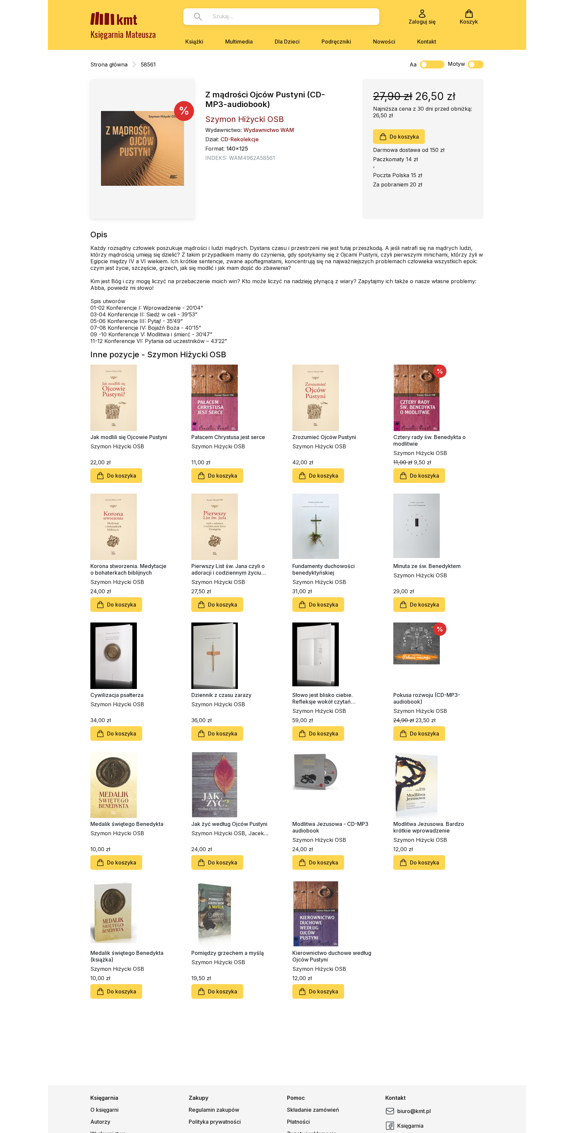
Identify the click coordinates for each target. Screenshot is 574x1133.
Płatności (298, 1121)
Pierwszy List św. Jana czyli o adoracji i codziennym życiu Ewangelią (228, 569)
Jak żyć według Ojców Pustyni (229, 824)
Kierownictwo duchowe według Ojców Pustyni (331, 956)
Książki (194, 41)
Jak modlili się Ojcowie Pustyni (128, 437)
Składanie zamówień (313, 1109)
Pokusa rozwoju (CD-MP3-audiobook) (426, 698)
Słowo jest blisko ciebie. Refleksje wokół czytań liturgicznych (322, 698)
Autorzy (100, 1121)
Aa (413, 64)
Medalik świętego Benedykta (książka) (126, 956)
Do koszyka (404, 136)
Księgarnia (410, 1125)
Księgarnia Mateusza (123, 34)
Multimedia (239, 41)
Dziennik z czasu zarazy (221, 695)
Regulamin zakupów (214, 1109)
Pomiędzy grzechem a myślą (227, 953)
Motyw (456, 63)
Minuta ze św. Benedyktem (427, 566)
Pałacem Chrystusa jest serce (228, 437)
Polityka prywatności (215, 1121)
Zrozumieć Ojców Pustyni (324, 437)
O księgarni (104, 1109)
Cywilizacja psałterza (117, 695)
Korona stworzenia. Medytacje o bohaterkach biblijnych (128, 569)
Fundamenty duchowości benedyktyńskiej (323, 569)
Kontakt (426, 41)
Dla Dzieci (287, 41)
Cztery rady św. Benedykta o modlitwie (429, 440)
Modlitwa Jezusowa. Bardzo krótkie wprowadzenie (428, 827)
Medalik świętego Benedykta (126, 824)
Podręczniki (336, 41)
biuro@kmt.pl (414, 1111)
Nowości (384, 41)
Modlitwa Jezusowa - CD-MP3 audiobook (330, 827)
